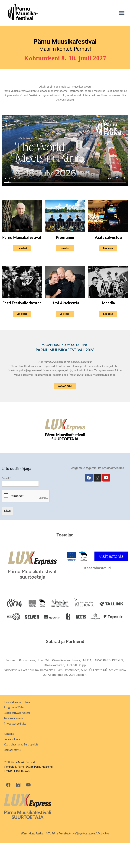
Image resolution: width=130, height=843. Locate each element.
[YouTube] (28, 784)
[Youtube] (106, 478)
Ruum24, (43, 660)
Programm (65, 237)
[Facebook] (89, 478)
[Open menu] (121, 13)
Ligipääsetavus (13, 749)
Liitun (7, 510)
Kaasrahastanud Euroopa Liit (21, 744)
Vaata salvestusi (108, 237)
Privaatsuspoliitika (15, 723)
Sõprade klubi (12, 739)
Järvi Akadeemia (65, 303)
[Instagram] (97, 478)
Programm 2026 (14, 707)
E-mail (6, 478)
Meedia (108, 303)
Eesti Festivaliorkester (21, 303)
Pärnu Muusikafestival (21, 237)
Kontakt (9, 733)
